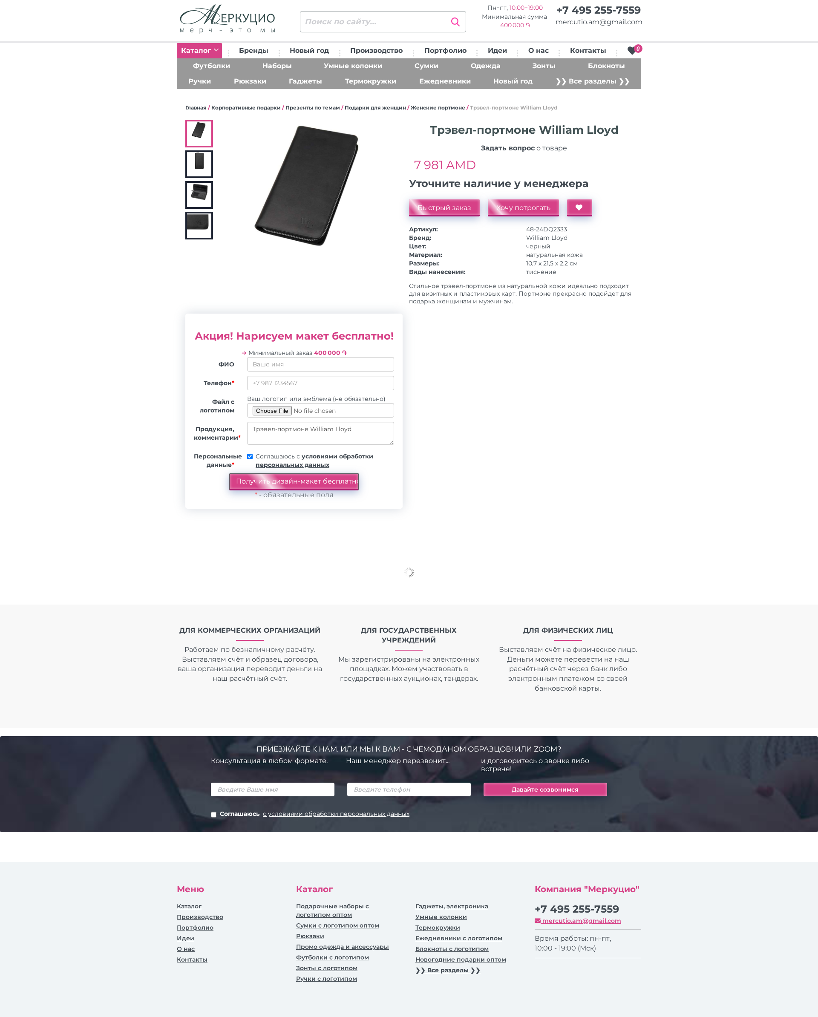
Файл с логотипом (217, 406)
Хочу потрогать (523, 208)
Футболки (211, 66)
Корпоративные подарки (246, 107)
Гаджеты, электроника (451, 906)
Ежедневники (445, 81)
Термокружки (370, 81)
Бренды (253, 50)
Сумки (426, 66)
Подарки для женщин (375, 107)
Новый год (309, 50)
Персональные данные (217, 460)
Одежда (486, 66)
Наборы (277, 66)
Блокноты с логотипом (452, 949)
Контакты (588, 50)
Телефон (219, 383)
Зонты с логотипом (326, 968)
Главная (196, 107)
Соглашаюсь (314, 814)
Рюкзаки (250, 81)
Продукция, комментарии (217, 433)
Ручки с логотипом (326, 978)
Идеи (497, 50)
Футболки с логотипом (332, 957)
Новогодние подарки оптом (460, 959)
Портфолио (445, 50)
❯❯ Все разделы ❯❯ (593, 81)
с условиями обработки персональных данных (336, 814)
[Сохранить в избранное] (579, 207)
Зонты (544, 66)
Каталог (197, 50)
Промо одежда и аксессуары (342, 947)
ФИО (226, 364)
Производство (376, 50)
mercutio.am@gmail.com (599, 22)
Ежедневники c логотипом (458, 938)
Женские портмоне (438, 107)
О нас (538, 50)
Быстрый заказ (444, 208)
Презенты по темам (312, 107)
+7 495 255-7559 (598, 10)
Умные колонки (353, 66)
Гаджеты (305, 81)
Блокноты (606, 66)
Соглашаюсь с (314, 460)
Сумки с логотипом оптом (337, 925)
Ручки (199, 81)
